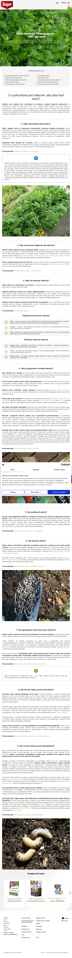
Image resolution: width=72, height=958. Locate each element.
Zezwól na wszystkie (59, 492)
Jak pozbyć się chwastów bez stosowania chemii (30, 664)
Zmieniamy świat (25, 929)
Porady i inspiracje (26, 917)
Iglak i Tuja (6, 921)
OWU (37, 937)
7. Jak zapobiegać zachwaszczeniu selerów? (49, 80)
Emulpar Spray (8, 783)
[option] (14, 893)
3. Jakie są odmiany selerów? (12, 82)
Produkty (6, 917)
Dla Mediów (24, 926)
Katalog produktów (40, 917)
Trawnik (5, 930)
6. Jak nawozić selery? (43, 77)
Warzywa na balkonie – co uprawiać (26, 151)
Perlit (60, 400)
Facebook (65, 920)
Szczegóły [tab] (36, 469)
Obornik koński (58, 551)
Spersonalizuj (35, 492)
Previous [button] (2, 892)
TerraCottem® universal (36, 901)
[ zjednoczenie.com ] (64, 952)
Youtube (66, 918)
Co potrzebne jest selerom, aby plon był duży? (16, 75)
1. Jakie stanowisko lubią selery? (13, 77)
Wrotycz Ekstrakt (25, 808)
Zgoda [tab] (12, 469)
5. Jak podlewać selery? (43, 75)
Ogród (5, 919)
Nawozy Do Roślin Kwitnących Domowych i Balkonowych (36, 899)
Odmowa (13, 492)
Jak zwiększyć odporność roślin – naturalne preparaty (31, 736)
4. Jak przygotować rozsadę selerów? (14, 84)
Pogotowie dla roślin (26, 931)
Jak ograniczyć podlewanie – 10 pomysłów (28, 531)
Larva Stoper (18, 810)
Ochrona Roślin (7, 928)
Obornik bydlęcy (12, 553)
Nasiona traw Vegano (9, 932)
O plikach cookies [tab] (59, 469)
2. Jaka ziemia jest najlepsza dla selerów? (15, 80)
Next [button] (70, 892)
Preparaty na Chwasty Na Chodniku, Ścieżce (57, 899)
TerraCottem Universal (47, 400)
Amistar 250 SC (62, 712)
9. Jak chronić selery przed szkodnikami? (48, 84)
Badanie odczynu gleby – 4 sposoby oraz (27, 271)
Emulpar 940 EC (64, 781)
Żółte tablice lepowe (13, 779)
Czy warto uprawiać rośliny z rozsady (26, 448)
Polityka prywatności (41, 931)
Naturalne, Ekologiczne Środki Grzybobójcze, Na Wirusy (14, 899)
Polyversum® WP (14, 901)
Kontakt (38, 923)
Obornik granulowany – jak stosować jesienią (29, 566)
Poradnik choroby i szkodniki (43, 920)
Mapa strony (39, 929)
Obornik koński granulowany (53, 255)
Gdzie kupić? (39, 926)
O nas (23, 934)
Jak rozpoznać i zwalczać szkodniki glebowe (28, 814)
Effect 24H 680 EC (58, 901)
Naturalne (6, 927)
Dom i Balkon (7, 923)
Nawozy (5, 925)
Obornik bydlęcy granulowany (32, 255)
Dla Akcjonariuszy (26, 937)
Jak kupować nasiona (21, 310)
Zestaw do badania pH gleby (59, 264)
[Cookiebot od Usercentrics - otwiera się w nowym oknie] (62, 465)
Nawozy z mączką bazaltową (10, 934)
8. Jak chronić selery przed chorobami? (47, 82)
